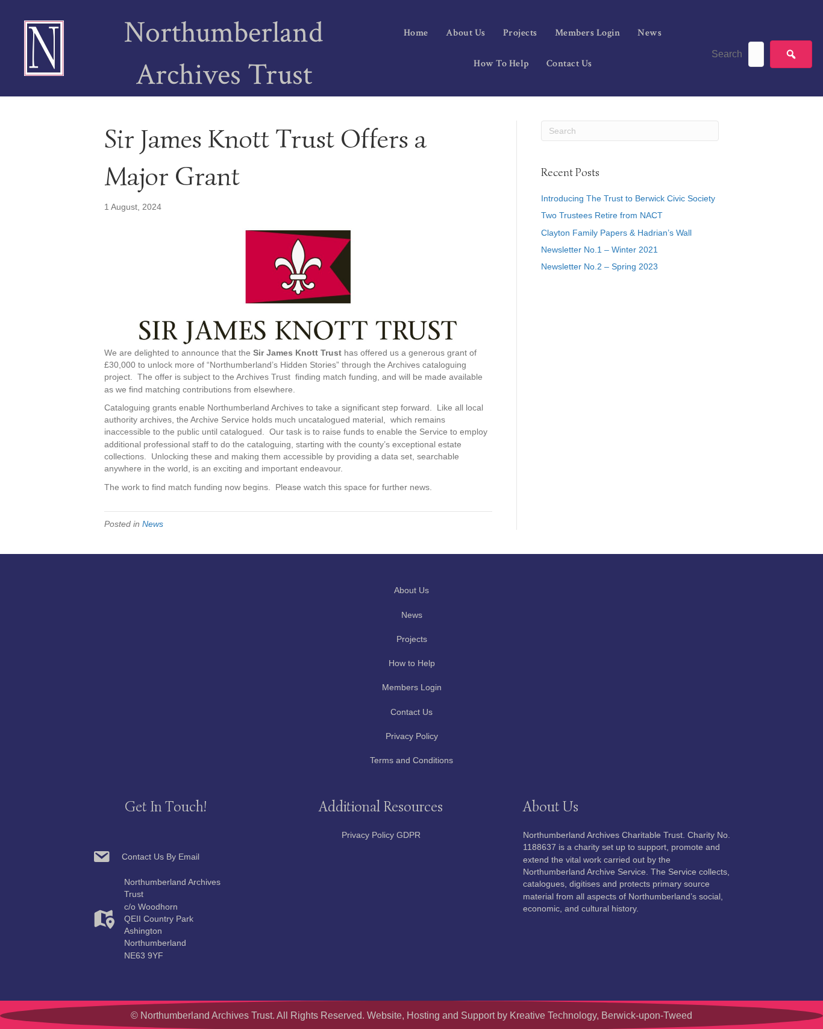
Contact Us (569, 63)
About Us (466, 33)
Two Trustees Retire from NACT (602, 215)
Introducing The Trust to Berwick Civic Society (628, 198)
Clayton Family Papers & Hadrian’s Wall (616, 233)
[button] (791, 54)
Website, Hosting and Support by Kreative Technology (481, 1015)
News (649, 33)
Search (727, 54)
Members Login (588, 33)
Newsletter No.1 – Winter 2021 (599, 249)
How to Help (501, 63)
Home (416, 33)
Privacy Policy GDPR (381, 835)
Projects (520, 33)
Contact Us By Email (159, 856)
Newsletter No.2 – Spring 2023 (599, 266)
